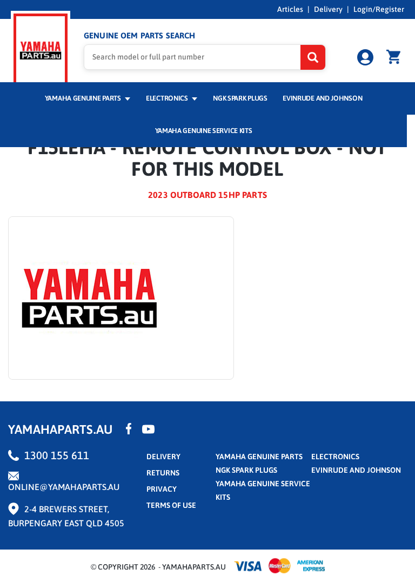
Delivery (328, 9)
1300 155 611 (56, 455)
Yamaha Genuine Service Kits (203, 131)
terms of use (171, 505)
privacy (161, 489)
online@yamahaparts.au (63, 487)
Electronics (167, 98)
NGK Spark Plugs (240, 98)
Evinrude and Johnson (322, 98)
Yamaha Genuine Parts (84, 98)
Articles (290, 9)
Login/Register (378, 9)
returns (162, 472)
